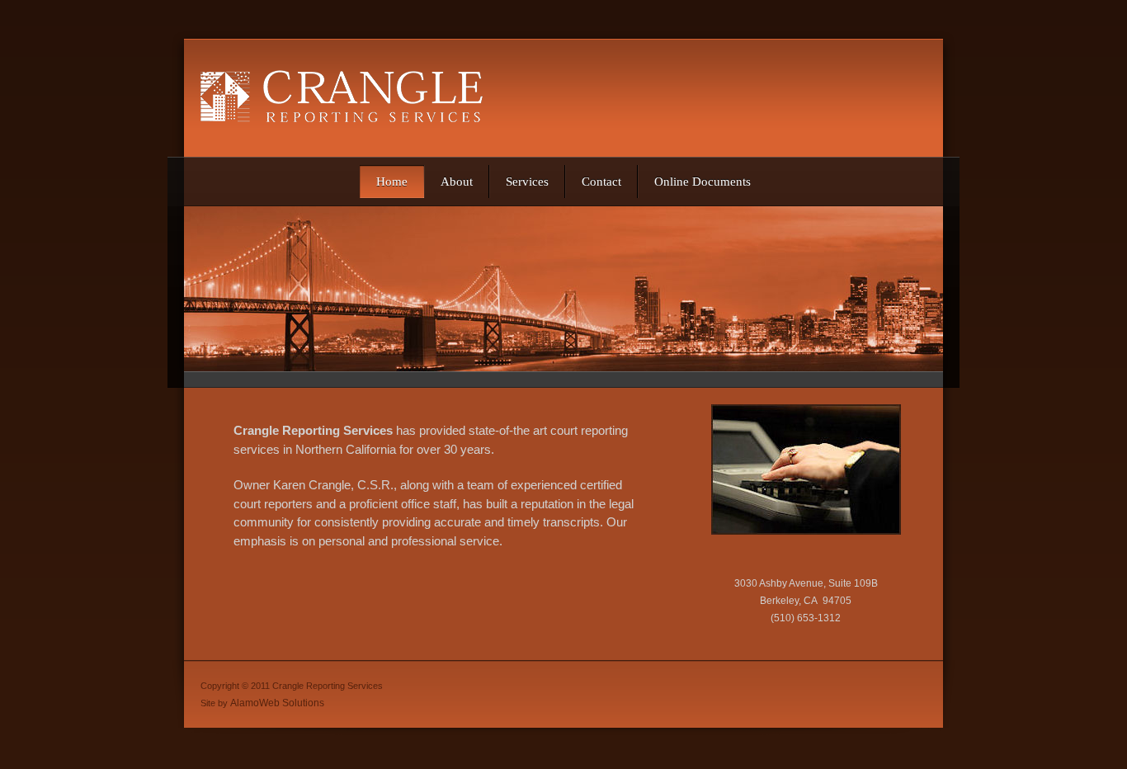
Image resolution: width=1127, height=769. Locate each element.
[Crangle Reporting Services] (355, 98)
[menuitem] (392, 181)
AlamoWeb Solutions (277, 703)
